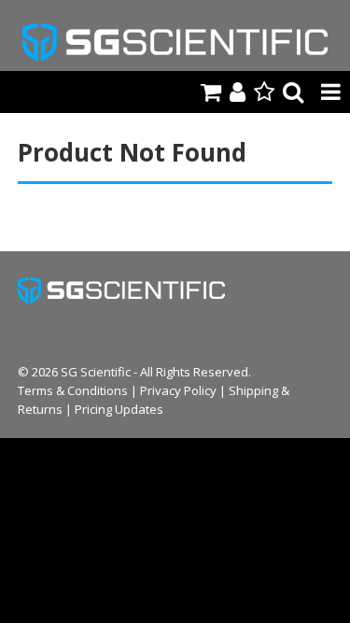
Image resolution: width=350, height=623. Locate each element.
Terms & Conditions (73, 390)
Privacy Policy (178, 390)
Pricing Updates (119, 409)
